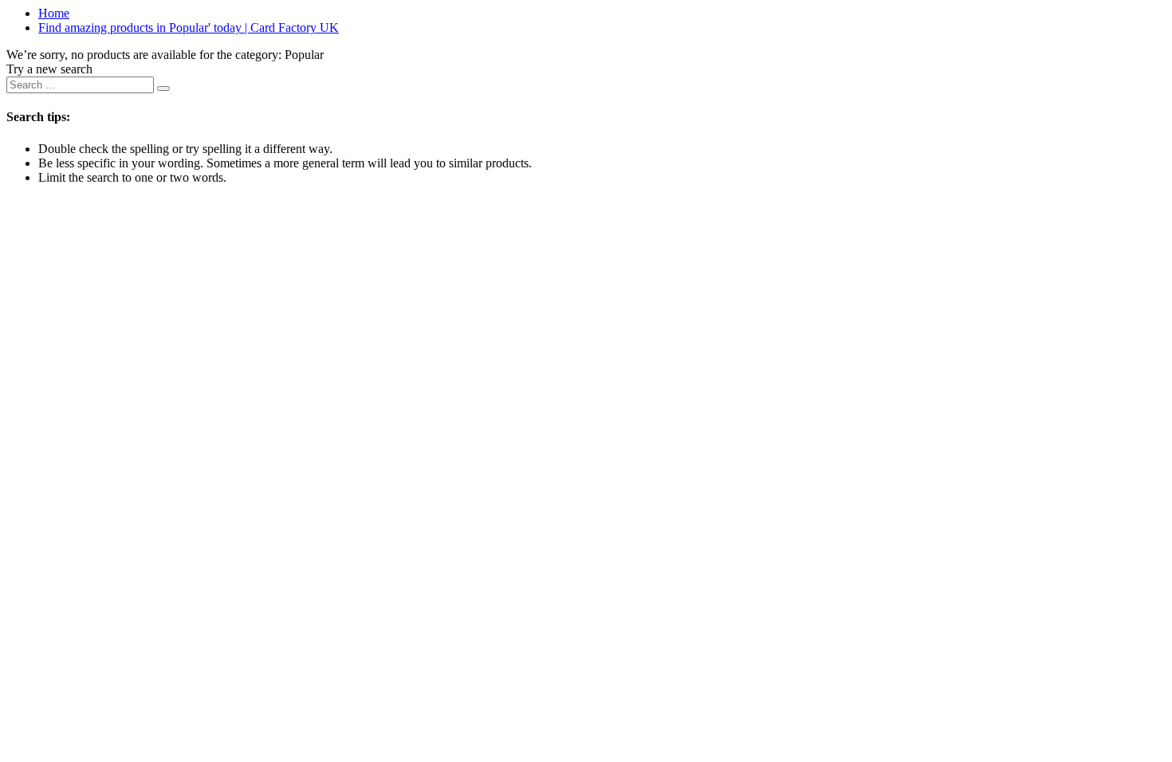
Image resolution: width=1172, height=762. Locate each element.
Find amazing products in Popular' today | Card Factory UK (188, 27)
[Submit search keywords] (163, 88)
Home (53, 13)
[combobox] (80, 85)
